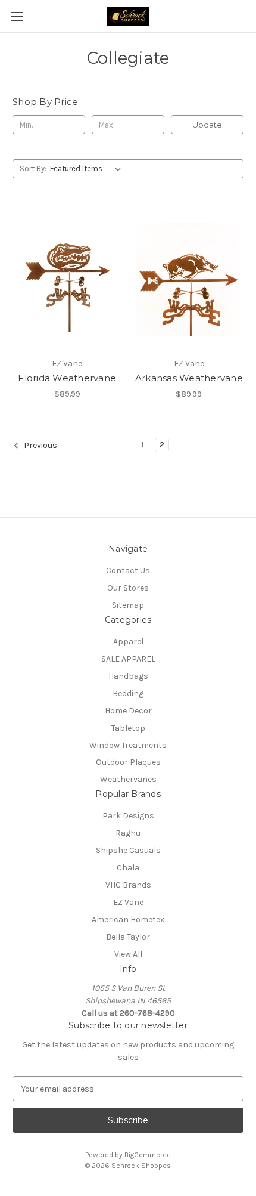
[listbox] (87, 169)
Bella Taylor (128, 937)
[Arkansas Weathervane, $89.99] (189, 279)
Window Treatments (128, 745)
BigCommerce (147, 1155)
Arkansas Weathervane (189, 378)
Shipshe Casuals (128, 850)
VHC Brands (128, 885)
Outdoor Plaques (128, 762)
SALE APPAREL (128, 659)
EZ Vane (128, 902)
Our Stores (128, 588)
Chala (128, 868)
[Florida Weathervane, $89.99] (67, 279)
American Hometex (128, 919)
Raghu (128, 833)
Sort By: (33, 168)
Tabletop (128, 728)
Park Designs (128, 816)
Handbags (128, 676)
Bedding (128, 693)
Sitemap (128, 605)
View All (128, 954)
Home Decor (128, 711)
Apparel (128, 641)
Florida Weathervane (67, 378)
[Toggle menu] (16, 16)
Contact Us (128, 570)
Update (207, 124)
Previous (39, 445)
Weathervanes (128, 779)
